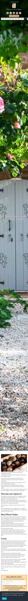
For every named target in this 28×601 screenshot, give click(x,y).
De (13, 2)
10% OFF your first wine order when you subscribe (14, 18)
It (10, 2)
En (12, 2)
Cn (17, 2)
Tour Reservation (14, 15)
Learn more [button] (20, 595)
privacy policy (20, 585)
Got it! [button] (4, 598)
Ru (15, 2)
